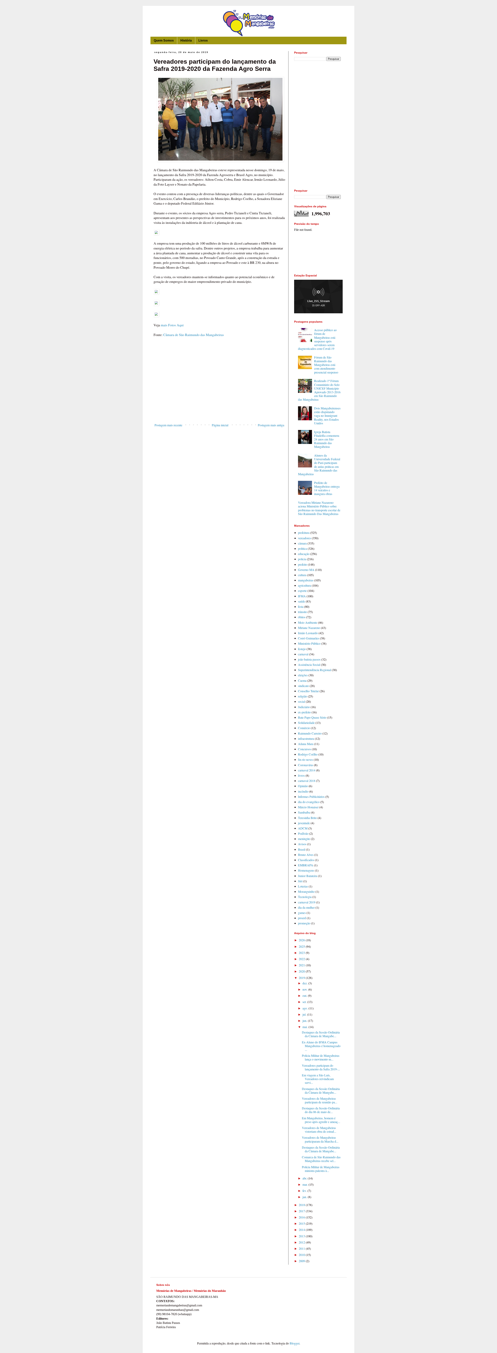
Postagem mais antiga (271, 425)
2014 (302, 1230)
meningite (304, 839)
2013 (302, 1236)
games (302, 913)
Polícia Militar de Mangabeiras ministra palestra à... (320, 1169)
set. (304, 1002)
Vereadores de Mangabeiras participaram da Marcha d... (320, 1139)
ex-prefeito (304, 712)
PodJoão (303, 833)
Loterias (303, 886)
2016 (302, 1217)
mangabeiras (305, 580)
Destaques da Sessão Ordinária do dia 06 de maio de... (321, 1110)
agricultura (304, 585)
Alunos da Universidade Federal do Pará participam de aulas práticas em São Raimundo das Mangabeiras (319, 464)
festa (300, 606)
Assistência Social (309, 665)
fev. (305, 1191)
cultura (302, 575)
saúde (301, 601)
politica (302, 548)
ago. (305, 1008)
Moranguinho (306, 891)
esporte (302, 591)
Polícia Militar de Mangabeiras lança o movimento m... (320, 1057)
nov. (305, 989)
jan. (305, 1197)
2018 (302, 1205)
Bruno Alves (306, 855)
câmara (302, 543)
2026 (302, 940)
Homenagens (306, 870)
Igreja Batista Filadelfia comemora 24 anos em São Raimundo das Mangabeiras (326, 439)
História (186, 40)
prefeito (302, 564)
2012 (302, 1242)
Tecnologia (305, 897)
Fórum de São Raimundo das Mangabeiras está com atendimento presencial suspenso (326, 364)
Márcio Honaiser (308, 807)
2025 (302, 946)
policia (302, 559)
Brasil (301, 849)
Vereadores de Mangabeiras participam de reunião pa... (319, 1100)
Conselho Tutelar (308, 691)
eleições (303, 675)
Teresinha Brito (307, 818)
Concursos (304, 749)
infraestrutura (306, 738)
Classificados (306, 860)
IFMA (302, 596)
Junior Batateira (307, 876)
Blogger (294, 1343)
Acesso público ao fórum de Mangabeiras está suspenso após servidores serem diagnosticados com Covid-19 (317, 339)
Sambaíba (304, 812)
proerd (302, 918)
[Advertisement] (219, 389)
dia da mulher (306, 907)
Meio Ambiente (307, 622)
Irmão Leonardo (308, 633)
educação (303, 554)
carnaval (303, 654)
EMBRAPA (305, 865)
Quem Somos (164, 40)
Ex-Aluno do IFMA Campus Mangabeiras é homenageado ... (321, 1046)
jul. (304, 1014)
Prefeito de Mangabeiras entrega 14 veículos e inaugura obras (327, 488)
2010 (302, 1255)
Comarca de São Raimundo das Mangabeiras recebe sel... (321, 1159)
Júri (300, 881)
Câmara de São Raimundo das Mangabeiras (193, 334)
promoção (304, 923)
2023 (302, 953)
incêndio (303, 791)
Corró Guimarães (308, 638)
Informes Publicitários (311, 797)
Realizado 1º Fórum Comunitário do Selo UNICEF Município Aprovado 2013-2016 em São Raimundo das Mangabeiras (319, 390)
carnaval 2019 (306, 902)
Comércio (304, 728)
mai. (305, 1027)
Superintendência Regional (314, 670)
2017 (302, 1211)
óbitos (301, 617)
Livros (203, 40)
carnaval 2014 (306, 770)
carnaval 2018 (306, 781)
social (301, 701)
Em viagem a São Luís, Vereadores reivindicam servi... (318, 1079)
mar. (305, 1184)
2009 (302, 1261)
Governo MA (306, 570)
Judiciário (304, 707)
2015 (302, 1223)
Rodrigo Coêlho (308, 754)
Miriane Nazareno (309, 628)
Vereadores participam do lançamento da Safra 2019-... (321, 1067)
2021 (302, 965)
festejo (302, 649)
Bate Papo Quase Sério (312, 717)
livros (301, 775)
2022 (302, 959)
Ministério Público (309, 643)
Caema (302, 680)
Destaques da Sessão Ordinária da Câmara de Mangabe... (321, 1034)
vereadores (304, 538)
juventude (304, 823)
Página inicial (220, 425)
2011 (302, 1248)
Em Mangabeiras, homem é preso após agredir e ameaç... (321, 1120)
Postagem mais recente (168, 425)
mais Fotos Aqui (172, 325)
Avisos (302, 844)
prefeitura (303, 533)
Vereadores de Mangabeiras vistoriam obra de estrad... (319, 1129)
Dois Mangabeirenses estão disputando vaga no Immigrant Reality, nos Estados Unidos (327, 415)
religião (302, 696)
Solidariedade (306, 723)
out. (305, 995)
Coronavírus (305, 765)
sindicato (303, 686)
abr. (305, 1178)
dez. (305, 983)
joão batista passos (309, 659)
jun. (305, 1021)
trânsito (302, 612)
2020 (302, 971)
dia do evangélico (309, 802)
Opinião (303, 786)
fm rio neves (305, 759)
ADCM (303, 828)
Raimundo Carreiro (310, 733)
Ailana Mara (305, 744)
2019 (302, 978)
